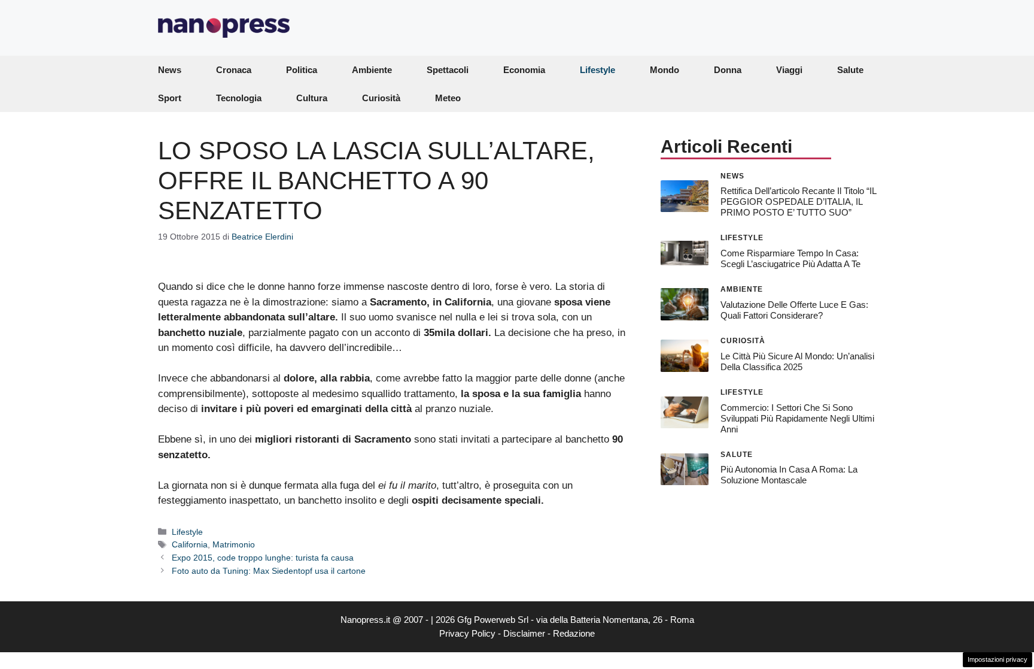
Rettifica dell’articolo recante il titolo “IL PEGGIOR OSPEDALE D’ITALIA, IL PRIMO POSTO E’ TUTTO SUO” (798, 201)
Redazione (574, 633)
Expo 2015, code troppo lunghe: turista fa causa (263, 557)
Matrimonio (233, 544)
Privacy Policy (467, 633)
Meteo (448, 98)
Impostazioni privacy (997, 659)
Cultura (311, 98)
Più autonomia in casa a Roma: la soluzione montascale (788, 474)
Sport (169, 98)
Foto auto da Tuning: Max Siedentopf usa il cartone (269, 571)
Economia (524, 70)
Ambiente (372, 70)
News (169, 70)
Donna (727, 70)
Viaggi (789, 70)
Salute (850, 70)
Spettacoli (448, 70)
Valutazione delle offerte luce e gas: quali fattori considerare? (794, 309)
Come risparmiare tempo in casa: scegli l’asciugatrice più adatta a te (790, 258)
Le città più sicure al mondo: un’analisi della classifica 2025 (797, 361)
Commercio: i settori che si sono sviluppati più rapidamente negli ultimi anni (797, 418)
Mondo (664, 70)
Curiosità (381, 98)
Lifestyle (597, 70)
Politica (301, 70)
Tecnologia (238, 98)
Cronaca (233, 70)
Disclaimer (524, 633)
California (190, 544)
